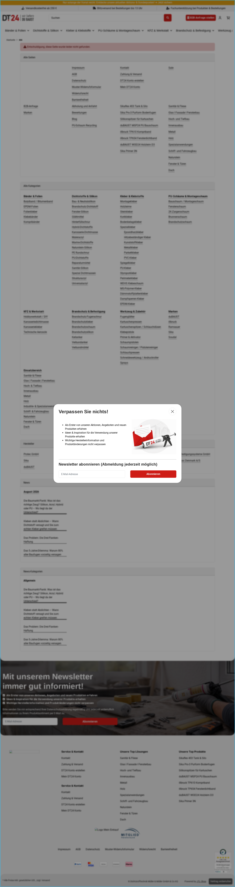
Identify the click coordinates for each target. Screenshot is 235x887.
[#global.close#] (172, 411)
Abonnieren (153, 474)
